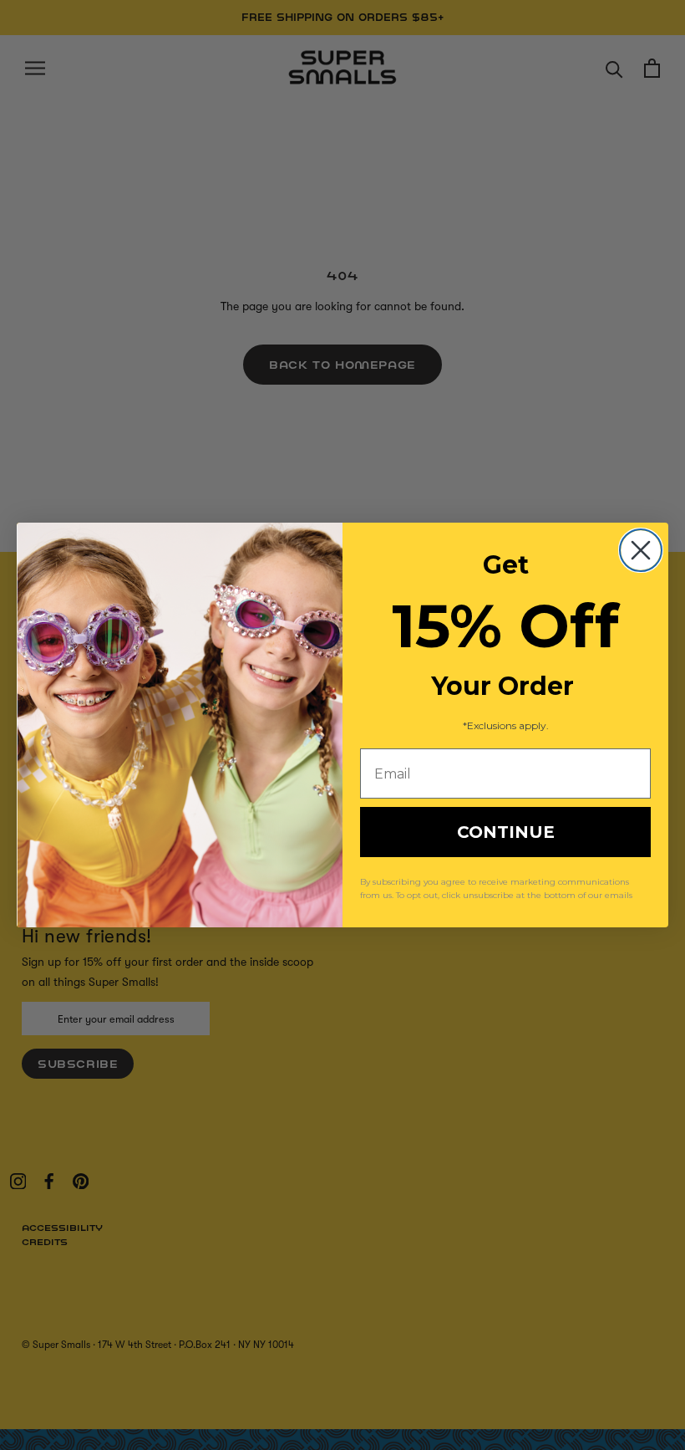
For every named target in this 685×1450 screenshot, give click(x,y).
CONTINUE (506, 832)
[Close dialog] (641, 550)
